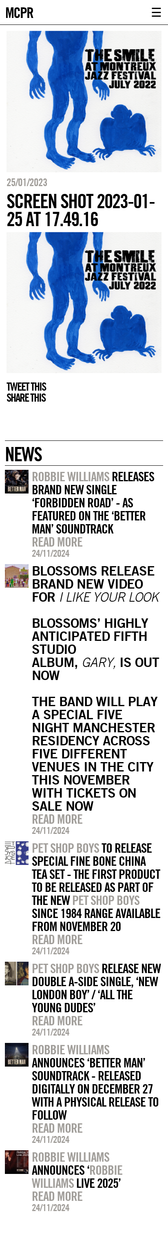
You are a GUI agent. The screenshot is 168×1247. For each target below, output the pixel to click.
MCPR (19, 12)
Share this (26, 398)
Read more (57, 541)
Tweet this (26, 386)
